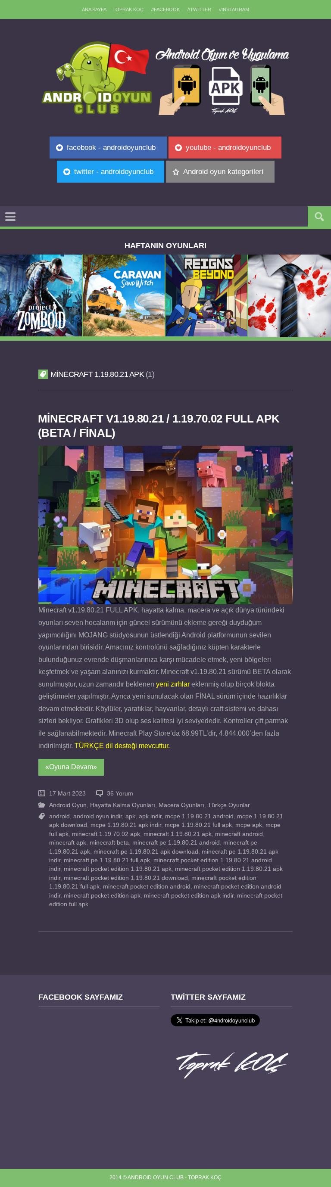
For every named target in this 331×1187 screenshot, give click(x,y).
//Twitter (199, 9)
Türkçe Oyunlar (229, 805)
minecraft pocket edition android (146, 886)
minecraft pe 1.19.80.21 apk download (146, 851)
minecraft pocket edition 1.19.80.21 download (126, 878)
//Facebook (165, 9)
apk (130, 816)
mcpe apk (248, 825)
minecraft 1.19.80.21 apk (178, 834)
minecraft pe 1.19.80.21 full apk (107, 860)
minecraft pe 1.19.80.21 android (176, 842)
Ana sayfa (94, 9)
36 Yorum (120, 793)
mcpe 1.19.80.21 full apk (198, 825)
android (59, 816)
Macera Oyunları (181, 805)
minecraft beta (109, 842)
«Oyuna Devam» (71, 767)
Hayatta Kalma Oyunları (122, 805)
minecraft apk (67, 842)
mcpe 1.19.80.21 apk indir (126, 825)
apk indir (150, 816)
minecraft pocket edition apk (102, 895)
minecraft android (239, 834)
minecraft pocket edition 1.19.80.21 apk (118, 869)
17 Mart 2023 (67, 793)
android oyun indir (97, 816)
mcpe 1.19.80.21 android (199, 816)
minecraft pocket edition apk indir (189, 895)
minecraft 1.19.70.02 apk (106, 834)
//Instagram (234, 9)
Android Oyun (68, 805)
